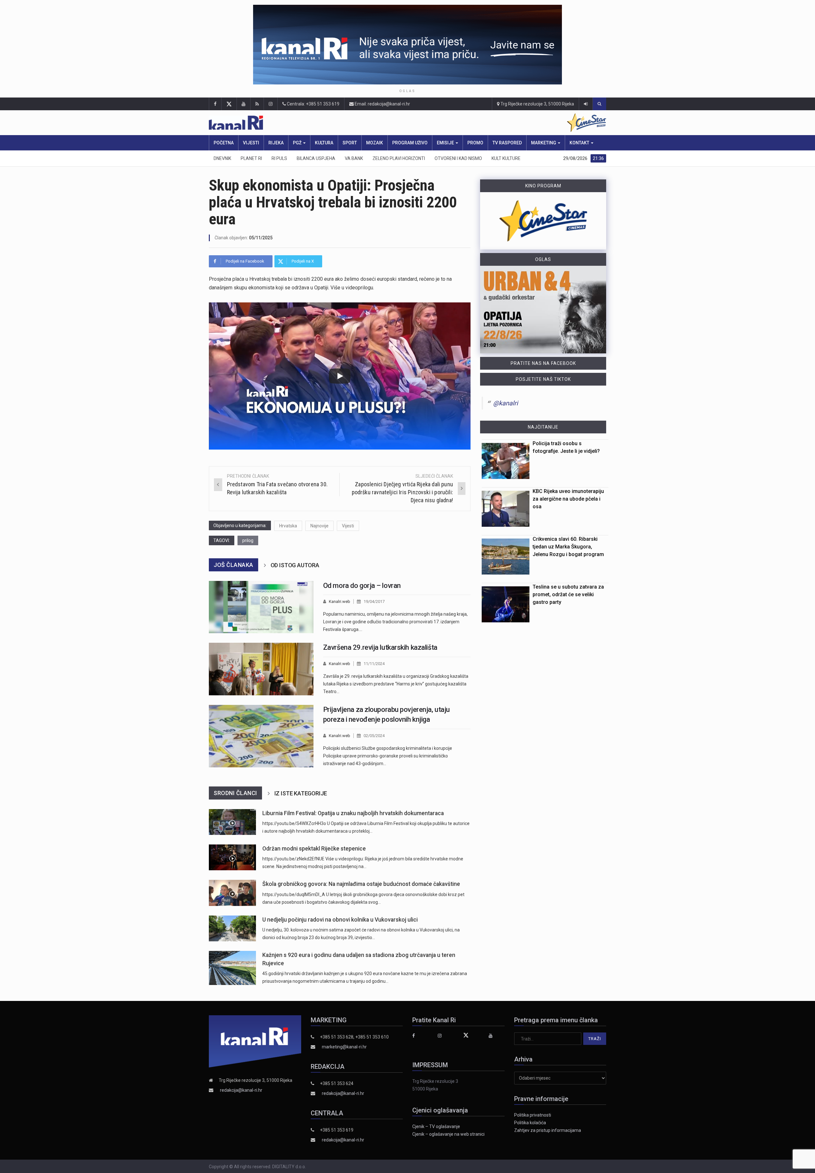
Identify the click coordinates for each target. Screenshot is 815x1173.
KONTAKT (580, 142)
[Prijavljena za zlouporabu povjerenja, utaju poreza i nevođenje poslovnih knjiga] (261, 736)
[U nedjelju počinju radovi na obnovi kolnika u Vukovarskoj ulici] (232, 928)
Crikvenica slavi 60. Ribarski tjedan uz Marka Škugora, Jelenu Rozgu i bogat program (568, 546)
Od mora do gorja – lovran (362, 586)
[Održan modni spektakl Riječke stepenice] (232, 857)
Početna (224, 142)
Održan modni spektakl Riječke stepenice (314, 848)
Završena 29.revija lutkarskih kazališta (380, 647)
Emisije (446, 142)
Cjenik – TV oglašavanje (436, 1126)
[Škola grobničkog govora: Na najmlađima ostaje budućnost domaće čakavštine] (232, 893)
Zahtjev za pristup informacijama (547, 1130)
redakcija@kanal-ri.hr (241, 1090)
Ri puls (279, 158)
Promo (475, 142)
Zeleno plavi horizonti (398, 158)
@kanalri (505, 403)
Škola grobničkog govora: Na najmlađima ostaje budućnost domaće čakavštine (361, 884)
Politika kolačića (530, 1122)
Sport (350, 142)
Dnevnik (222, 158)
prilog (247, 540)
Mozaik (374, 142)
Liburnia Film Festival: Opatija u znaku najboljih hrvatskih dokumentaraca (353, 813)
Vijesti (251, 142)
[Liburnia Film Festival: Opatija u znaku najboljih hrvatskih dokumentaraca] (232, 822)
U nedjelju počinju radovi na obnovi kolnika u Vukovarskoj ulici (340, 919)
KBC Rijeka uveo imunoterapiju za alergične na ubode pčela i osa (568, 499)
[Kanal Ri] (324, 123)
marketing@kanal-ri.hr (344, 1046)
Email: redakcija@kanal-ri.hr (382, 103)
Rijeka (276, 142)
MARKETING (544, 142)
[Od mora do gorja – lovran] (261, 607)
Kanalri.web (339, 601)
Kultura (324, 142)
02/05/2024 (374, 735)
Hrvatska (288, 525)
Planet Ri (251, 158)
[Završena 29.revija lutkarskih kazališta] (261, 669)
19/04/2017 (374, 601)
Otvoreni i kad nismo (458, 158)
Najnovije (319, 525)
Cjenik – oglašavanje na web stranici (448, 1134)
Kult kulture (506, 158)
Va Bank (354, 158)
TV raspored (507, 142)
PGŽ (297, 142)
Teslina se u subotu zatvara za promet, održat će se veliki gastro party (568, 594)
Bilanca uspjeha (316, 158)
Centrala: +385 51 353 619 (312, 103)
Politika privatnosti (532, 1115)
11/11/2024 (374, 663)
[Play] (340, 376)
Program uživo (410, 142)
